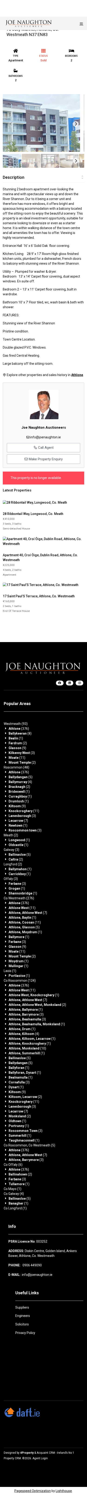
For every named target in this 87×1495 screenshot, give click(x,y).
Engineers (22, 1316)
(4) (20, 782)
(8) (20, 733)
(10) (27, 1048)
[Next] (76, 124)
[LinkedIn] (70, 683)
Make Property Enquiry (45, 459)
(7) (18, 820)
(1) (16, 738)
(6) (13, 1164)
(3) (22, 753)
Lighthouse (64, 1491)
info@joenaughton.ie (45, 437)
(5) (20, 777)
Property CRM (12, 1458)
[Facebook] (60, 683)
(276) (19, 898)
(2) (18, 743)
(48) (16, 767)
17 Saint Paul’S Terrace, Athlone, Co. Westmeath (39, 596)
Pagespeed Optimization (32, 1491)
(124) (20, 980)
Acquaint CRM (46, 1452)
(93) (16, 724)
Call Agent (45, 448)
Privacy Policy (25, 1333)
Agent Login (40, 1458)
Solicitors (22, 1324)
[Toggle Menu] (81, 23)
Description (13, 177)
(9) (17, 748)
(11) (17, 757)
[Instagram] (79, 683)
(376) (19, 728)
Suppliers (22, 1307)
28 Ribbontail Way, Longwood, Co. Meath (33, 514)
